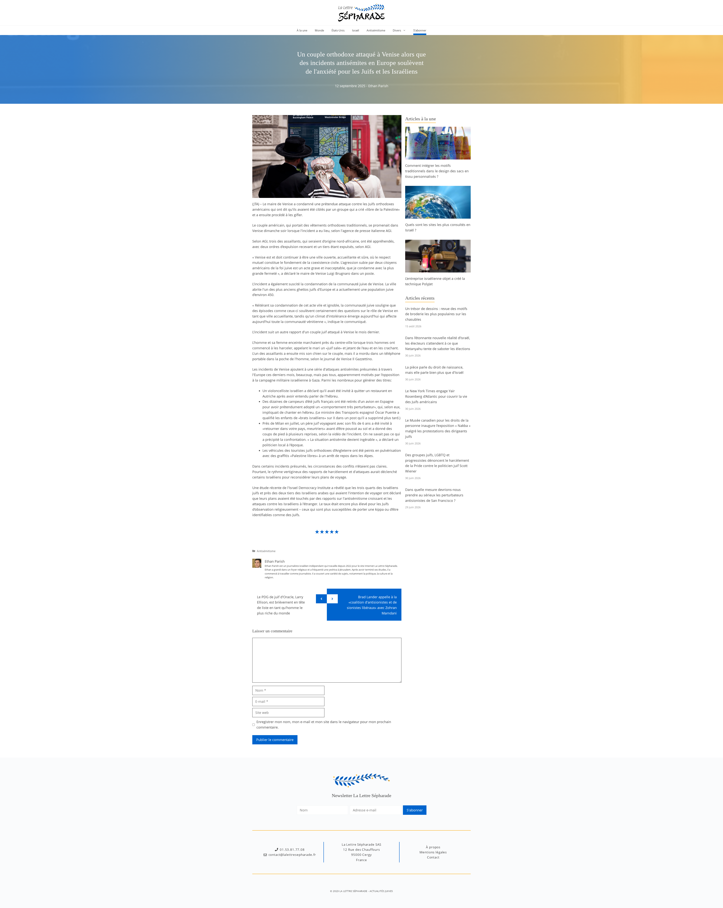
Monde (319, 30)
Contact (433, 857)
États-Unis (338, 30)
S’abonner (419, 30)
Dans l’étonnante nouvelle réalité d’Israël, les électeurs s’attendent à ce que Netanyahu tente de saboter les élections (437, 343)
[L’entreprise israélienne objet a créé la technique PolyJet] (438, 269)
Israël (355, 30)
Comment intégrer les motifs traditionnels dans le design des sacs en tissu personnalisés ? (437, 171)
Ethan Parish (378, 86)
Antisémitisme (376, 30)
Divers (397, 30)
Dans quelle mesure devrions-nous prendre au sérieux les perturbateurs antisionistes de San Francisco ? (434, 495)
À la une (302, 30)
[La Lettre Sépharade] (361, 12)
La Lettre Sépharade (353, 891)
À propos (433, 847)
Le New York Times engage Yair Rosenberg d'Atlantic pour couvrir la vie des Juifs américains (436, 396)
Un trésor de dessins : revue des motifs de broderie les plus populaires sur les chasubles (436, 314)
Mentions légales (433, 852)
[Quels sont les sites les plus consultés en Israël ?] (438, 216)
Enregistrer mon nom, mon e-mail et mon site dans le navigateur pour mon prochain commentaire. (323, 724)
